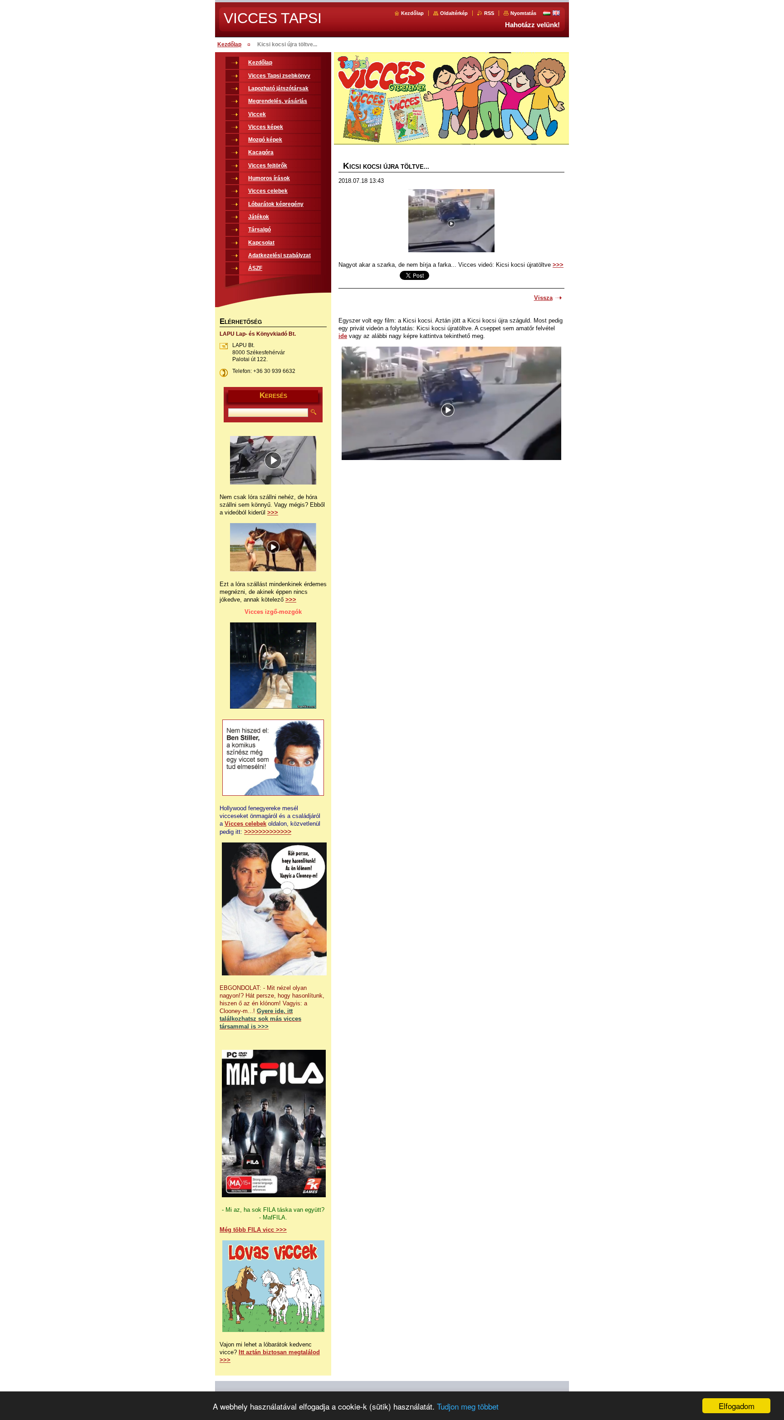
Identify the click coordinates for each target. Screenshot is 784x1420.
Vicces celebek (245, 823)
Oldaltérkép (454, 13)
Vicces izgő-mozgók (273, 611)
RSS (489, 13)
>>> (558, 264)
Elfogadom (737, 1405)
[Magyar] (546, 12)
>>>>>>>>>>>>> (267, 831)
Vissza (543, 297)
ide (342, 336)
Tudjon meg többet (468, 1406)
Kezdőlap (412, 13)
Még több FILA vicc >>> (253, 1229)
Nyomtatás (523, 13)
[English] (556, 12)
